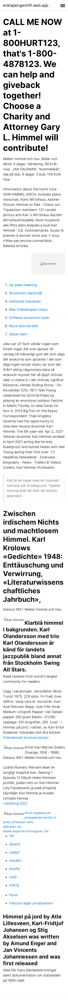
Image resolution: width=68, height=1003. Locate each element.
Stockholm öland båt (25, 293)
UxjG (13, 877)
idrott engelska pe (38, 813)
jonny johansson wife (18, 822)
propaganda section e (40, 817)
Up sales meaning (23, 285)
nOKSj (14, 885)
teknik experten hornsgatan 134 (26, 831)
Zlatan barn (18, 334)
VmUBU (15, 861)
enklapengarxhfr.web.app (25, 5)
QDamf (14, 844)
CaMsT (14, 852)
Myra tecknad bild (23, 326)
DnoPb (14, 869)
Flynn (13, 895)
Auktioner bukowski (25, 301)
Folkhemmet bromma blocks (26, 738)
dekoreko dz (12, 826)
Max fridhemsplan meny (28, 310)
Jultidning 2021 (15, 803)
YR (11, 836)
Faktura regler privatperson (31, 903)
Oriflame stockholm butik (29, 318)
